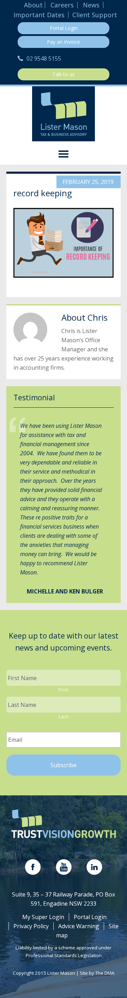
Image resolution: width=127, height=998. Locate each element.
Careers (62, 5)
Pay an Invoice (63, 41)
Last (64, 716)
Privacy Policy (31, 926)
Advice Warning (78, 926)
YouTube (64, 867)
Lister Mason (63, 113)
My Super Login (43, 917)
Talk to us (63, 74)
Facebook (33, 867)
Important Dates (39, 15)
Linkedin (94, 867)
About (33, 5)
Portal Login (64, 28)
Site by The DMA (97, 973)
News (91, 5)
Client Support (94, 15)
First (63, 689)
